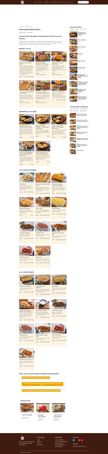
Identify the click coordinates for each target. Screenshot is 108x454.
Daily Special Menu (59, 443)
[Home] (19, 26)
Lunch (81, 29)
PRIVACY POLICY (69, 2)
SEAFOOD (80, 53)
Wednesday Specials (74, 110)
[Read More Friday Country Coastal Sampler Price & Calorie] (73, 115)
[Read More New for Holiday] (73, 49)
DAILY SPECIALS (82, 39)
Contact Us (39, 441)
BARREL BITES (81, 67)
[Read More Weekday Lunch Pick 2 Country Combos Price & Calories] (73, 84)
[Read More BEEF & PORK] (73, 63)
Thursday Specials (83, 108)
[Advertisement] (54, 13)
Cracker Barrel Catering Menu (61, 441)
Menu (85, 29)
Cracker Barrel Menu (59, 439)
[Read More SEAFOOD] (73, 56)
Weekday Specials (83, 110)
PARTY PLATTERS (27, 415)
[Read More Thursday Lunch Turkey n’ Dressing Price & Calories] (73, 99)
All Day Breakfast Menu (60, 444)
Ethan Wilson (80, 41)
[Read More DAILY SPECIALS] (73, 42)
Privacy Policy (40, 444)
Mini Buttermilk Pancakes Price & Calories (82, 33)
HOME (35, 2)
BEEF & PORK (81, 60)
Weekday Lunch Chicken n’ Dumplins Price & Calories (82, 139)
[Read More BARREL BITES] (73, 70)
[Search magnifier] (87, 2)
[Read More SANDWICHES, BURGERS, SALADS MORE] (73, 77)
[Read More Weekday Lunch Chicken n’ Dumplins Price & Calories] (73, 139)
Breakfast (77, 29)
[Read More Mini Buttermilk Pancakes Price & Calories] (73, 34)
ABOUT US (61, 2)
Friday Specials (76, 108)
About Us (39, 443)
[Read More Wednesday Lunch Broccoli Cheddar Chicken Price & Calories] (73, 127)
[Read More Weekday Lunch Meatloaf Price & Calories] (73, 91)
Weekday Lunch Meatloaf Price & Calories (82, 90)
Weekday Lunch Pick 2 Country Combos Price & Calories (83, 83)
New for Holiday (82, 46)
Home (38, 439)
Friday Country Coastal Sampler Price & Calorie (82, 115)
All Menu (72, 29)
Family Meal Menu (59, 446)
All (70, 108)
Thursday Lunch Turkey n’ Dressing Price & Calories (82, 98)
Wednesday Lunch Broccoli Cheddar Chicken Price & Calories (82, 127)
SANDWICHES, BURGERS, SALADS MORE (83, 76)
